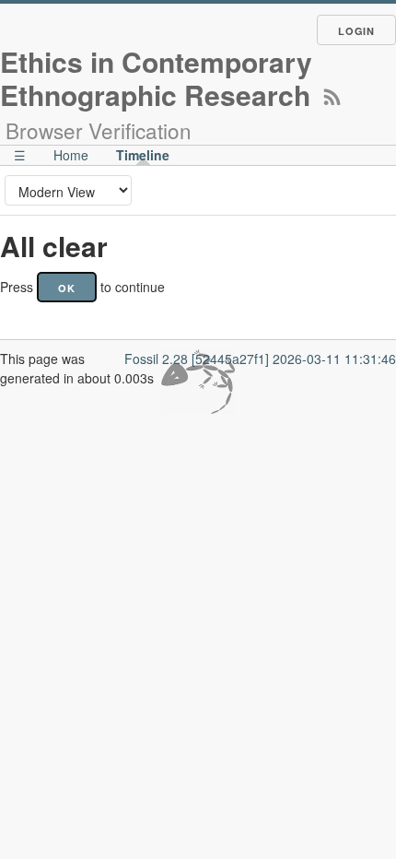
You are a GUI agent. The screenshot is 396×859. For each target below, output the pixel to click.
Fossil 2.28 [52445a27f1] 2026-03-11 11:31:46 (260, 358)
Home (70, 155)
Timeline (142, 155)
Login (356, 31)
